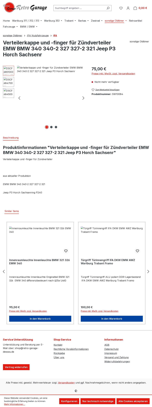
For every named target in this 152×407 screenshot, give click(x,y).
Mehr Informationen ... (14, 404)
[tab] (11, 137)
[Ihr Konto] (128, 8)
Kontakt (58, 344)
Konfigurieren (69, 401)
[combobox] (79, 8)
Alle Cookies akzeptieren (133, 401)
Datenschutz (111, 349)
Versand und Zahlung (116, 357)
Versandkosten (66, 382)
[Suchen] (107, 8)
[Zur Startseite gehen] (25, 7)
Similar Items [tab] (11, 211)
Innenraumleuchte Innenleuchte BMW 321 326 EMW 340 (39, 261)
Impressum (110, 353)
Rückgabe (59, 353)
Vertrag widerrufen (16, 367)
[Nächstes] (83, 98)
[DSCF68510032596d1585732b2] (51, 98)
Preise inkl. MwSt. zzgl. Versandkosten (113, 73)
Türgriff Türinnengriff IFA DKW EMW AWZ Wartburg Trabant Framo (108, 261)
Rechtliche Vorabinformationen (71, 349)
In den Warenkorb (40, 318)
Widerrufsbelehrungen (117, 361)
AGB (106, 344)
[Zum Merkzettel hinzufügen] (66, 251)
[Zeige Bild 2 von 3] (51, 127)
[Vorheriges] (19, 98)
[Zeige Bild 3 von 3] (56, 127)
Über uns (59, 357)
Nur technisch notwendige (97, 401)
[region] (44, 98)
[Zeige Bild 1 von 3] (47, 127)
